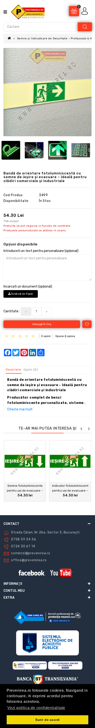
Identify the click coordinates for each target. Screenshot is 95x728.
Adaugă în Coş (41, 324)
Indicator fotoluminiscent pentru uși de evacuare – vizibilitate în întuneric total (70, 490)
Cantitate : (11, 311)
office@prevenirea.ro (29, 560)
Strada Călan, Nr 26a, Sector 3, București (45, 532)
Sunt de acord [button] (47, 720)
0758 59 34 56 (23, 539)
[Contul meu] (85, 11)
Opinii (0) (31, 369)
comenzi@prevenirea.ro (30, 553)
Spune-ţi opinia (65, 336)
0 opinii (45, 336)
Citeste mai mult (20, 409)
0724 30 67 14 (23, 546)
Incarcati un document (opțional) (27, 286)
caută (85, 26)
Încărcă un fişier (22, 293)
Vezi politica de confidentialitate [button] (36, 708)
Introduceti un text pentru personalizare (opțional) (40, 251)
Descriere (13, 369)
